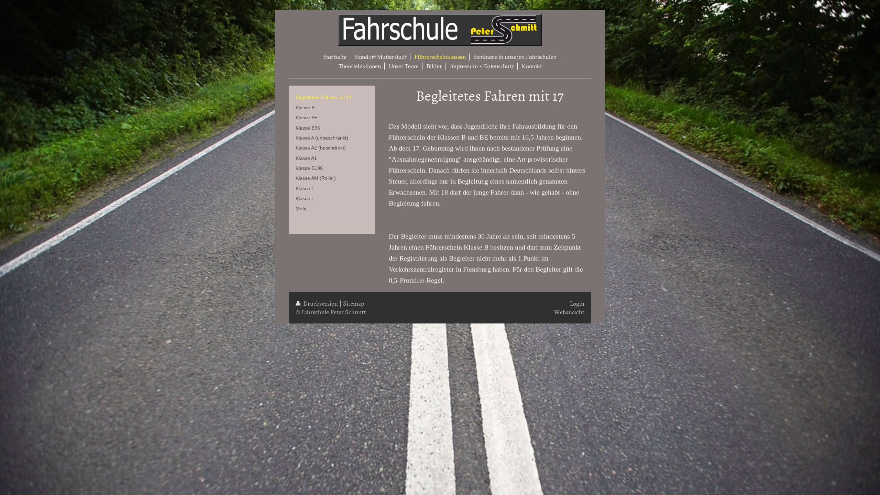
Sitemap (353, 303)
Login (577, 303)
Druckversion (320, 303)
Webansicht (569, 312)
